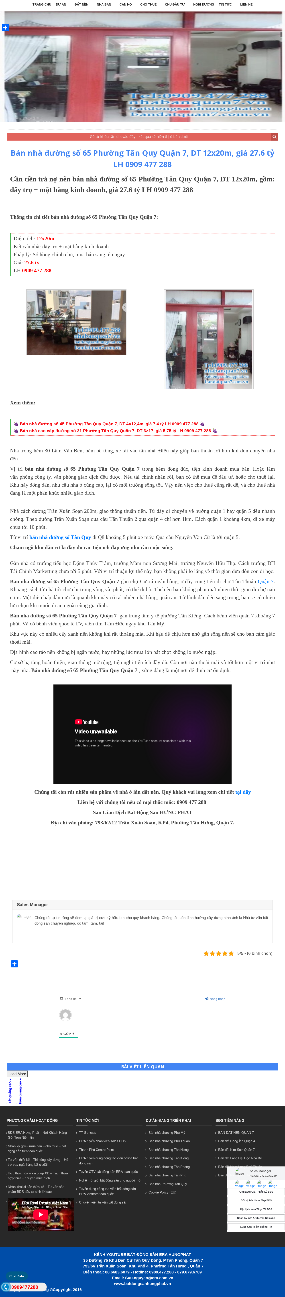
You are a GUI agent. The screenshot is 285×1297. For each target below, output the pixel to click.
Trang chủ (42, 4)
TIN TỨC (225, 4)
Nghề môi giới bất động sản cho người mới (110, 1180)
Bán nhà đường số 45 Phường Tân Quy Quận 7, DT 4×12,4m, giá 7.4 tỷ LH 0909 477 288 (109, 424)
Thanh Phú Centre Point (96, 1150)
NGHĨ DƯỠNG (203, 4)
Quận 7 (266, 581)
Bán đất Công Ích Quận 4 (236, 1141)
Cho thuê (148, 4)
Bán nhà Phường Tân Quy (168, 1184)
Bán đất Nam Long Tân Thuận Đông (244, 1175)
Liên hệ (246, 4)
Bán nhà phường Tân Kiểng (169, 1158)
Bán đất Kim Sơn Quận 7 (236, 1150)
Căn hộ (126, 4)
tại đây (243, 792)
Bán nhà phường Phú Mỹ (167, 1132)
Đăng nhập (217, 999)
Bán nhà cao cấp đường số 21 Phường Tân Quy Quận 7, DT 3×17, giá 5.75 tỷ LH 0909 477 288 (115, 430)
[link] (76, 354)
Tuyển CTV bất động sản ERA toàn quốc (108, 1172)
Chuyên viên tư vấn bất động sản (103, 1202)
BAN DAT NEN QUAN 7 (236, 1132)
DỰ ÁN (61, 4)
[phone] (5, 1287)
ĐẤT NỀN (81, 4)
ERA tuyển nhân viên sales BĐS (102, 1141)
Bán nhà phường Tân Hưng (169, 1150)
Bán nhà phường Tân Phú (167, 1175)
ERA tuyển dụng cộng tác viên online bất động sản (108, 1160)
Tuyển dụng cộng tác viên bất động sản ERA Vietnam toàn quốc (107, 1191)
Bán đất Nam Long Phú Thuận (240, 1167)
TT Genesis (87, 1132)
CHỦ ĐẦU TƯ (175, 4)
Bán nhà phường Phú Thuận (169, 1141)
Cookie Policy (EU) (162, 1192)
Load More (17, 1074)
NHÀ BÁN (104, 4)
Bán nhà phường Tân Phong (169, 1167)
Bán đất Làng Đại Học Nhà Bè (240, 1158)
